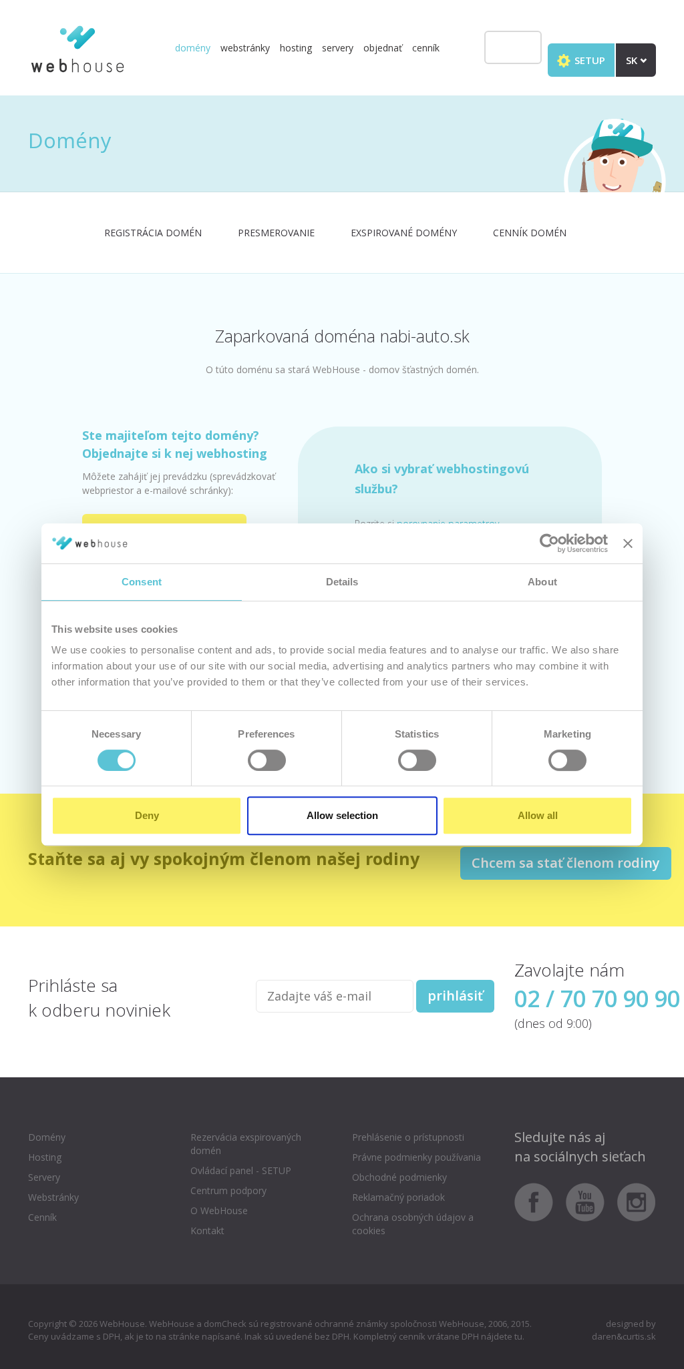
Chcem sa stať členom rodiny (566, 863)
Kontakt (207, 1230)
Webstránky (245, 47)
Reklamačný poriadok (398, 1197)
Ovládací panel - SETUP (240, 1170)
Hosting (296, 47)
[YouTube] (590, 1201)
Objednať (382, 47)
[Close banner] (628, 543)
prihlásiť (455, 996)
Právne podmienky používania (416, 1157)
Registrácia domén (153, 232)
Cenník (426, 47)
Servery (337, 47)
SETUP (588, 60)
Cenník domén (529, 232)
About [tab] (542, 581)
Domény (192, 47)
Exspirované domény (404, 232)
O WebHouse (219, 1210)
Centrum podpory (228, 1190)
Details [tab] (342, 581)
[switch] (267, 760)
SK (633, 60)
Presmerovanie (276, 232)
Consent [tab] (142, 581)
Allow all (538, 815)
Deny (147, 815)
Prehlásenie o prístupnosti (408, 1137)
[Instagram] (636, 1201)
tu (518, 1336)
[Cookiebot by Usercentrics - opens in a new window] (549, 543)
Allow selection (342, 815)
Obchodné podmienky (399, 1177)
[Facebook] (538, 1201)
